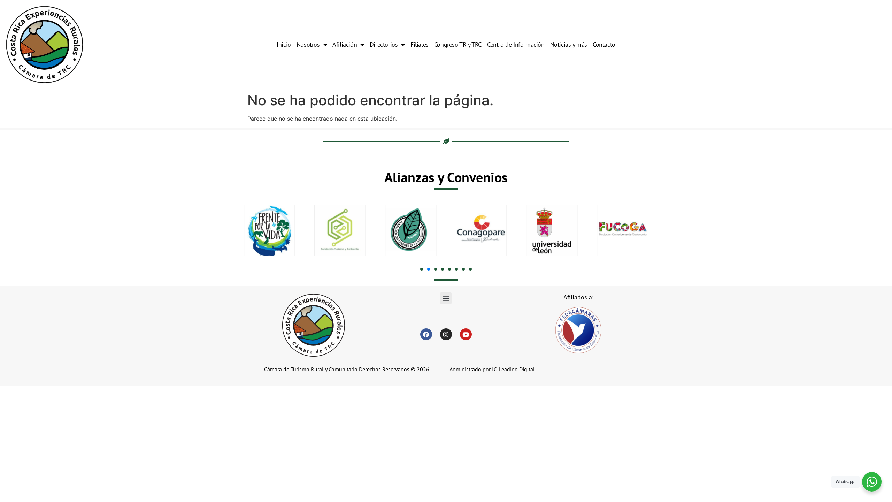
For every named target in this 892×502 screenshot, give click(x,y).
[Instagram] (446, 334)
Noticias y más (568, 44)
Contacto (604, 44)
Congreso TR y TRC (458, 44)
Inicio (284, 44)
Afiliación (344, 44)
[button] (421, 269)
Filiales (419, 44)
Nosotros (308, 44)
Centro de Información (516, 44)
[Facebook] (426, 334)
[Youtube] (466, 334)
